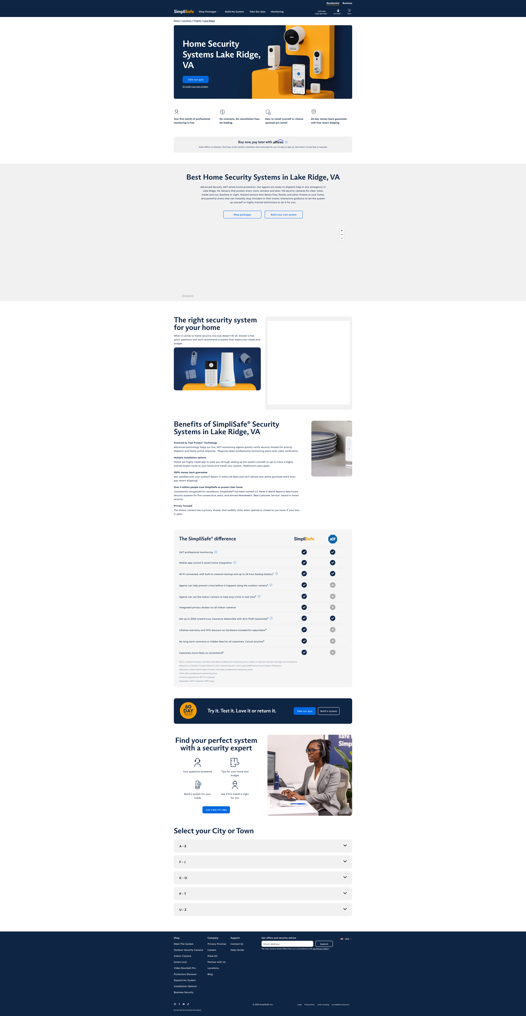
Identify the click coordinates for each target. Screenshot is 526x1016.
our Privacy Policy (321, 948)
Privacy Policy (309, 1004)
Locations (213, 967)
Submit (324, 943)
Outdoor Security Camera (188, 949)
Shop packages (242, 214)
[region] (263, 262)
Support (235, 937)
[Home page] (184, 11)
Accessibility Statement (341, 1004)
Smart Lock (180, 961)
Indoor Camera (182, 955)
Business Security (184, 992)
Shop (177, 937)
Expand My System (185, 980)
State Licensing (323, 1004)
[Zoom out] (342, 234)
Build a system (328, 711)
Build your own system (284, 214)
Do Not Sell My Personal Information (187, 1010)
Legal (300, 1004)
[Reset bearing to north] (342, 238)
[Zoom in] (342, 230)
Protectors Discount (185, 974)
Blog (210, 974)
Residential (333, 3)
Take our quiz (304, 711)
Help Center (237, 949)
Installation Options (185, 986)
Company (213, 937)
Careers (212, 949)
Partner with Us (216, 961)
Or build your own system (195, 86)
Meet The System (184, 943)
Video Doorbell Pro (185, 967)
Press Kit (212, 955)
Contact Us (237, 943)
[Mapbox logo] (188, 296)
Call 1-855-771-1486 (216, 809)
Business (347, 3)
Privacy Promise (217, 943)
